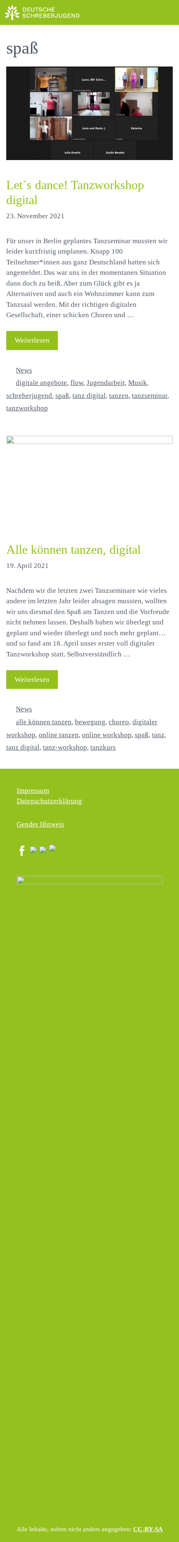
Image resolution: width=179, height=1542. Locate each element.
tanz (158, 735)
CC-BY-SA (148, 1529)
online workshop (107, 735)
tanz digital (89, 396)
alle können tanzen (44, 722)
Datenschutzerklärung (49, 801)
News (24, 370)
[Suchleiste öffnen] (148, 12)
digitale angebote (41, 383)
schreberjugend (29, 396)
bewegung (90, 722)
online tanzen (59, 735)
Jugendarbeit (106, 383)
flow (76, 383)
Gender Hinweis (40, 824)
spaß (62, 396)
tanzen (119, 396)
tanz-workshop (65, 747)
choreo (119, 722)
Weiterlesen (32, 340)
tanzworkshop (27, 408)
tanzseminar (149, 396)
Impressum (33, 790)
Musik (137, 383)
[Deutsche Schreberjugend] (42, 12)
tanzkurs (103, 747)
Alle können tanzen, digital (73, 549)
